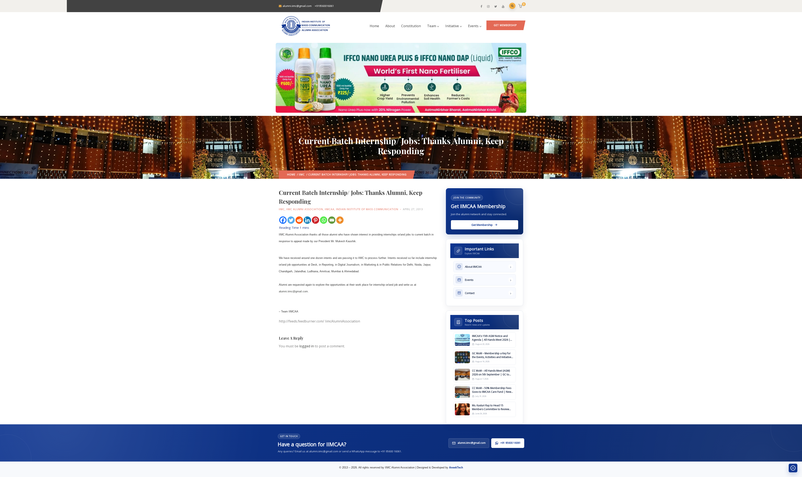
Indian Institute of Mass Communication (367, 209)
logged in (306, 346)
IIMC (302, 174)
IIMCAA (329, 209)
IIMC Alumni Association (304, 209)
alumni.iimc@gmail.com (293, 291)
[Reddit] (299, 220)
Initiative (452, 26)
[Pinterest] (315, 220)
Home (374, 26)
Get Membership (505, 25)
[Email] (331, 220)
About (390, 26)
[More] (340, 220)
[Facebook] (283, 220)
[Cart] (520, 6)
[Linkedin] (307, 220)
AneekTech (456, 467)
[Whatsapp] (323, 220)
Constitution (411, 26)
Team (431, 26)
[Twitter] (291, 220)
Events (473, 26)
